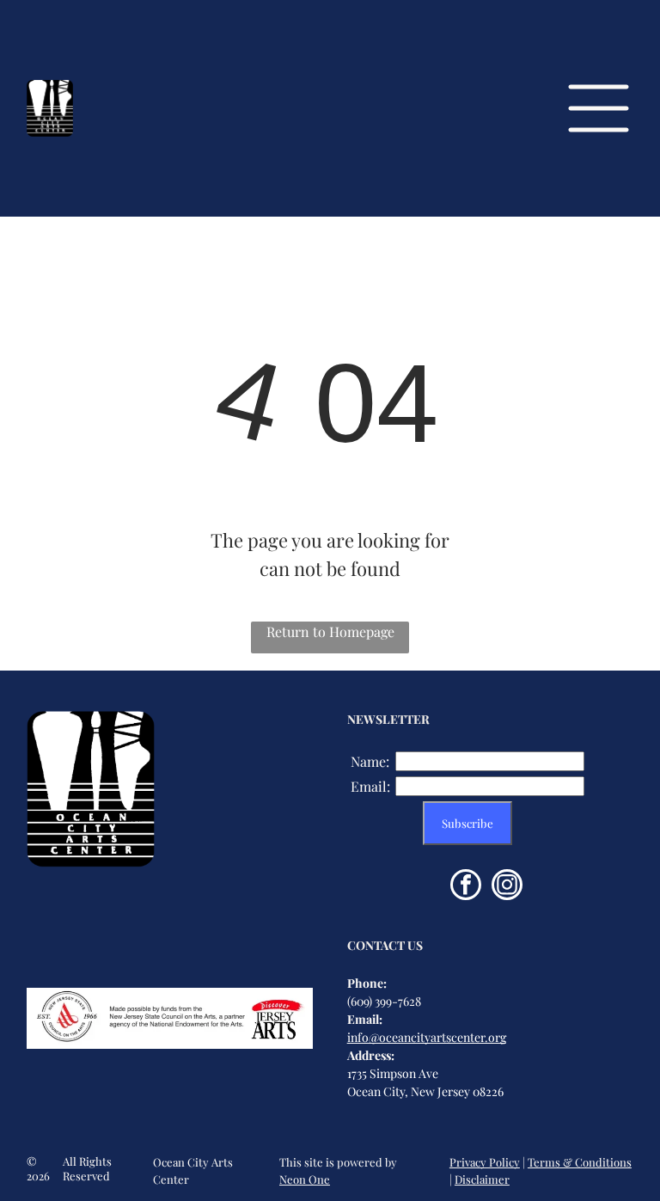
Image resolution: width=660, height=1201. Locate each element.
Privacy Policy (484, 1162)
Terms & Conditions (580, 1162)
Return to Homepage (330, 631)
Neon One (304, 1179)
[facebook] (465, 886)
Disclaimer (482, 1179)
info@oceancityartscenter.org (426, 1037)
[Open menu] (598, 108)
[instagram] (507, 886)
